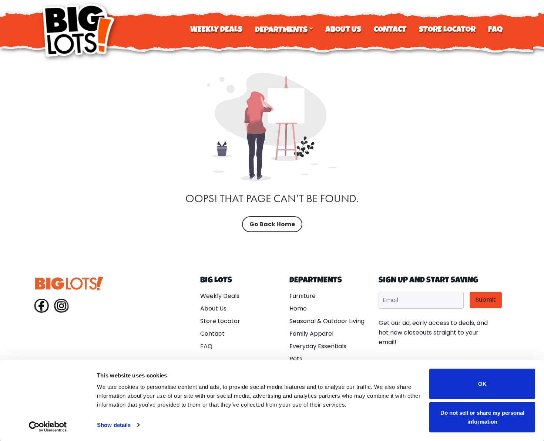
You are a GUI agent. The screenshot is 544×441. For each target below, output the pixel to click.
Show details (114, 425)
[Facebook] (41, 307)
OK (482, 384)
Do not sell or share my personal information (482, 416)
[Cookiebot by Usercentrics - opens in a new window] (48, 426)
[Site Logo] (80, 30)
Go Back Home (272, 224)
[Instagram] (61, 307)
